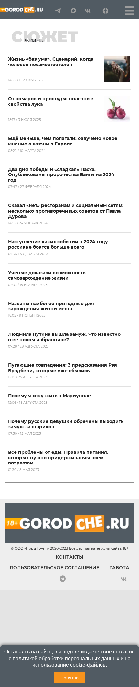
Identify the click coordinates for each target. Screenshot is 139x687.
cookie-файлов (88, 665)
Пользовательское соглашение (54, 568)
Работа (119, 568)
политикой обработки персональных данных (66, 658)
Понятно (69, 677)
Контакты (69, 557)
